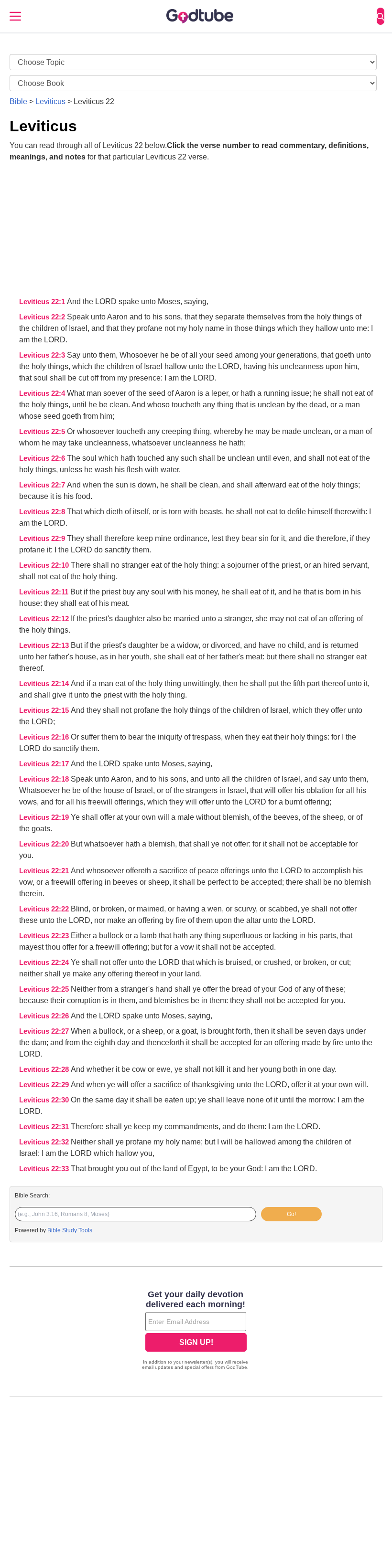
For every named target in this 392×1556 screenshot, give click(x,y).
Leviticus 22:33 (45, 1169)
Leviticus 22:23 (45, 936)
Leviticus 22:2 (43, 317)
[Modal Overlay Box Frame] (196, 1331)
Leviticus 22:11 (44, 592)
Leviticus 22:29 (45, 1085)
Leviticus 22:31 (45, 1127)
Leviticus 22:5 (43, 431)
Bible (18, 101)
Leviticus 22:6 (43, 458)
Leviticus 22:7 (43, 485)
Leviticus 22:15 (45, 710)
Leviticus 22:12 (45, 619)
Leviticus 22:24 (45, 962)
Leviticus (50, 101)
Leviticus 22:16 (45, 737)
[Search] (380, 16)
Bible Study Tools (69, 1230)
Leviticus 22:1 (43, 302)
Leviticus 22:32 (45, 1142)
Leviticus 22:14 (45, 684)
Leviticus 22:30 (45, 1100)
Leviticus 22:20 (45, 844)
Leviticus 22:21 (45, 871)
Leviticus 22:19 (45, 817)
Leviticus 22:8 (43, 512)
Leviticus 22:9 (43, 538)
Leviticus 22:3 (43, 355)
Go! (291, 1214)
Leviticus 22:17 (45, 764)
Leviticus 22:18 (45, 779)
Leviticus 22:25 (45, 989)
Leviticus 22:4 (43, 393)
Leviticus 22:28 (45, 1069)
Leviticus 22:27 (45, 1031)
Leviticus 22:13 (45, 645)
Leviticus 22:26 (45, 1016)
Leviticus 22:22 (45, 909)
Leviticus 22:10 (45, 565)
